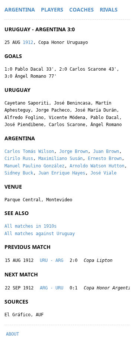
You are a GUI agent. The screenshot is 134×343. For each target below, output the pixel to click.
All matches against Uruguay (39, 233)
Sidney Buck (18, 173)
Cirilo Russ (18, 158)
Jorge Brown (73, 151)
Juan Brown (106, 151)
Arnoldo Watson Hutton (97, 166)
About (12, 334)
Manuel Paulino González (34, 166)
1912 (28, 42)
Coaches (81, 9)
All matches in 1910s (30, 226)
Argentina (19, 9)
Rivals (109, 9)
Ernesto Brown (105, 158)
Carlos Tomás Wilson (29, 151)
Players (52, 9)
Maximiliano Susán (60, 158)
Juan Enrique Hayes (61, 173)
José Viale (103, 173)
